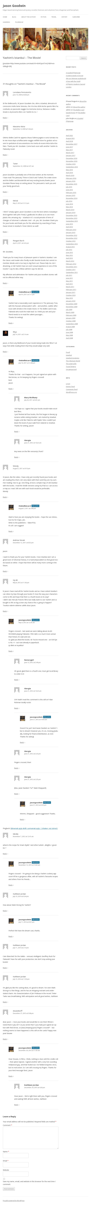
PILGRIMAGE (19, 22)
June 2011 (69, 278)
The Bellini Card (78, 110)
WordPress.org (71, 392)
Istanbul (69, 355)
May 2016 (69, 170)
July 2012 (69, 250)
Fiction (43, 17)
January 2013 (70, 232)
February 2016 (71, 178)
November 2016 (71, 161)
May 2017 (69, 150)
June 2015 (69, 190)
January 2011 (70, 292)
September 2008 (72, 324)
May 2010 (69, 298)
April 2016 (69, 173)
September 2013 (72, 221)
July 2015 (69, 187)
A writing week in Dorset (74, 76)
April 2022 (69, 135)
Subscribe (76, 17)
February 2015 (71, 192)
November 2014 (71, 198)
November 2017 (71, 144)
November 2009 (71, 307)
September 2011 (72, 272)
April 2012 (69, 258)
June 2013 (69, 224)
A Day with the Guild (73, 81)
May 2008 (69, 335)
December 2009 (71, 304)
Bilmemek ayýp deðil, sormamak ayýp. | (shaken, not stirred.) (34, 828)
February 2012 (71, 264)
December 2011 (71, 267)
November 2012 (71, 238)
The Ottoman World (73, 361)
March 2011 (70, 287)
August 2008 (70, 327)
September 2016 (72, 167)
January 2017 (70, 155)
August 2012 (70, 247)
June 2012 (69, 252)
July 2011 (69, 275)
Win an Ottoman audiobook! (76, 78)
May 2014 (69, 207)
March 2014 (70, 210)
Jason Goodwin (14, 6)
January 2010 (70, 301)
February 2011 (71, 289)
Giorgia (27, 440)
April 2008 (69, 338)
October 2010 (70, 295)
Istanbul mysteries (72, 358)
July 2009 (69, 309)
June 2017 (69, 147)
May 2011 (69, 281)
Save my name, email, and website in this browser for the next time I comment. (29, 1182)
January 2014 (70, 212)
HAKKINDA (6, 22)
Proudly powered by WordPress (13, 1201)
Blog (14, 17)
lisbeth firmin (70, 113)
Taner (15, 163)
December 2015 (71, 184)
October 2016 (70, 164)
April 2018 (69, 141)
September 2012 (72, 244)
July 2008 (69, 329)
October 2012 (70, 241)
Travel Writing (71, 366)
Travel (53, 17)
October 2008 (70, 321)
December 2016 (71, 158)
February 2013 (71, 230)
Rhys (15, 332)
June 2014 (69, 204)
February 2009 (71, 315)
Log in (68, 384)
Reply (5, 118)
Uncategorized (71, 369)
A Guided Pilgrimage (73, 73)
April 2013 (69, 227)
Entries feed (70, 386)
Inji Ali (15, 580)
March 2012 (70, 261)
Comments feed (71, 389)
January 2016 (70, 181)
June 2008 (69, 332)
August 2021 (70, 138)
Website (6, 1170)
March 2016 (70, 175)
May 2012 (69, 255)
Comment (7, 1125)
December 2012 (71, 235)
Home (5, 17)
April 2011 (69, 284)
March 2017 (70, 153)
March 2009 (70, 312)
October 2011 (70, 270)
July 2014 (69, 201)
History (64, 17)
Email (5, 1161)
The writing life (71, 364)
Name (6, 1151)
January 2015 (70, 195)
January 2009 (70, 318)
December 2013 (71, 215)
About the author (28, 17)
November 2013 (71, 218)
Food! (68, 352)
